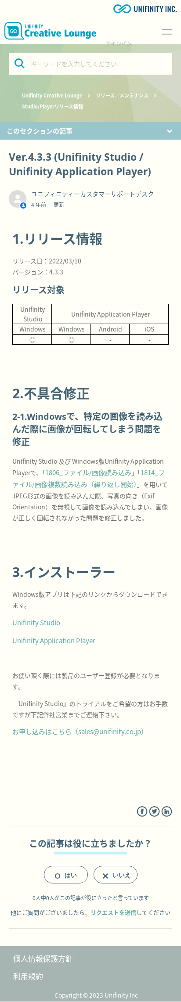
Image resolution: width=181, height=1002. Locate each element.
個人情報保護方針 (43, 958)
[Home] (50, 31)
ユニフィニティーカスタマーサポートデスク (92, 193)
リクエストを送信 (113, 912)
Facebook (142, 811)
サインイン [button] (118, 43)
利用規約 (28, 975)
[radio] (66, 874)
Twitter (154, 811)
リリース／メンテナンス (122, 95)
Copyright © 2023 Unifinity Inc (96, 995)
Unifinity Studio (36, 622)
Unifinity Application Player (53, 640)
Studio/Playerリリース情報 (52, 106)
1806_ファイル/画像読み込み (88, 472)
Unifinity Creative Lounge (52, 95)
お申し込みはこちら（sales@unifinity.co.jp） (80, 731)
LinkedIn (166, 811)
